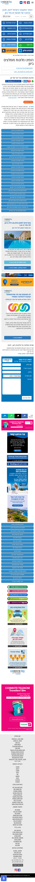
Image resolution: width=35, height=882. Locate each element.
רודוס (17, 772)
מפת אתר (17, 748)
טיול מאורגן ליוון (17, 789)
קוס (17, 774)
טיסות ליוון (17, 810)
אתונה (17, 770)
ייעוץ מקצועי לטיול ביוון (17, 554)
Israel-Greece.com (17, 875)
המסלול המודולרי (17, 791)
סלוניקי (17, 767)
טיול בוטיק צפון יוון (17, 793)
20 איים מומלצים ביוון (17, 862)
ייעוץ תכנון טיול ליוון (17, 787)
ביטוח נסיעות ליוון (17, 548)
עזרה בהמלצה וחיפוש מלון (17, 531)
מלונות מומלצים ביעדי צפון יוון (17, 187)
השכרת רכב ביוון (17, 541)
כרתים (17, 769)
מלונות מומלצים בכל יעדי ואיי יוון (24, 68)
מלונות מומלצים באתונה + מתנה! (17, 571)
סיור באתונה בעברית (17, 581)
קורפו (17, 778)
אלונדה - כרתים (17, 858)
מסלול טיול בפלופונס (17, 568)
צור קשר (17, 742)
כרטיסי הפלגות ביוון (17, 817)
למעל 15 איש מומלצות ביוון (17, 204)
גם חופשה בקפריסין (17, 561)
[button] (4, 878)
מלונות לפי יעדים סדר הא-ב (17, 528)
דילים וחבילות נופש (17, 819)
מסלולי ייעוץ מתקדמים (17, 564)
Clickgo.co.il (26, 875)
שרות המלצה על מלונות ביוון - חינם (23, 72)
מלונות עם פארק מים (17, 534)
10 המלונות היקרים (17, 207)
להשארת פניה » (17, 338)
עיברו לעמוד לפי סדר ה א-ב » (17, 262)
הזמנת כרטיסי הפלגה (17, 544)
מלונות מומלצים (17, 130)
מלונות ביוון (17, 813)
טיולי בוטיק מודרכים (17, 558)
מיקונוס (17, 776)
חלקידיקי (17, 780)
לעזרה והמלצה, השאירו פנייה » (18, 268)
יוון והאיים (19, 795)
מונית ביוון (19, 815)
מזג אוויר (18, 830)
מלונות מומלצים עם (17, 190)
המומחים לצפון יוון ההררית (17, 574)
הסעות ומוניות (17, 551)
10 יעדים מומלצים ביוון (17, 860)
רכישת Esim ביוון (17, 578)
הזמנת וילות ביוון (17, 538)
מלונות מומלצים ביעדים (18, 524)
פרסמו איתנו (17, 744)
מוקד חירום (17, 761)
